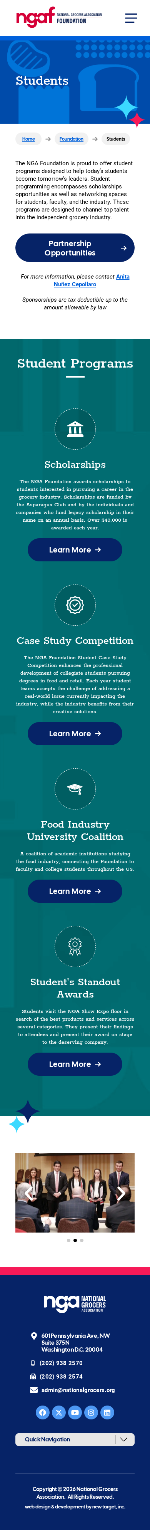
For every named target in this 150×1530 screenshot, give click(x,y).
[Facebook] (43, 1412)
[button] (129, 18)
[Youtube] (75, 1412)
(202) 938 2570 (62, 1363)
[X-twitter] (59, 1412)
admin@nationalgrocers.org (78, 1390)
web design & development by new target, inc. (75, 1506)
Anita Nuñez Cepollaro (92, 280)
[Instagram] (91, 1412)
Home (28, 139)
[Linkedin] (107, 1412)
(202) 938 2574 (61, 1376)
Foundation (71, 139)
